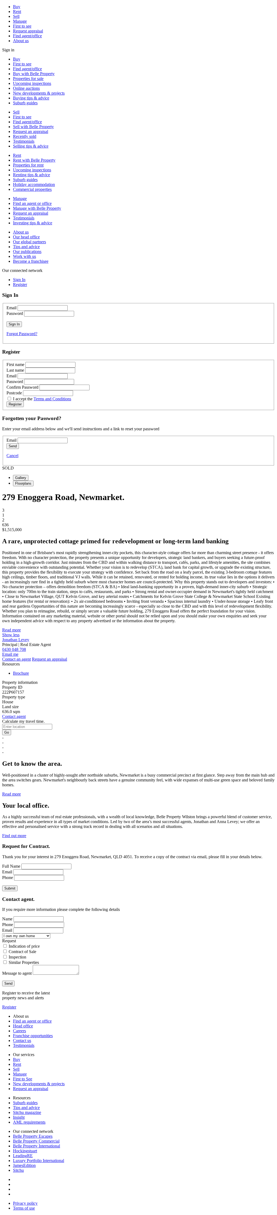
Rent (17, 11)
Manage (20, 21)
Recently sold (24, 136)
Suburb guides (25, 103)
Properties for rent (28, 165)
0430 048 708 (14, 649)
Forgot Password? (21, 333)
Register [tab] (20, 284)
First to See (22, 1079)
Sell (16, 16)
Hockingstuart (25, 1151)
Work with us (24, 256)
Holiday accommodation (34, 184)
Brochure (21, 673)
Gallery (20, 478)
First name (15, 364)
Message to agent (17, 973)
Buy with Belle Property (34, 73)
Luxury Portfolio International (38, 1160)
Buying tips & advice (31, 98)
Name (7, 919)
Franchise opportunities (33, 1035)
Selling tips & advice (30, 146)
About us (21, 40)
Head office (23, 1026)
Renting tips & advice (31, 174)
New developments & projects (39, 93)
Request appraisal (28, 31)
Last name (15, 370)
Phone (7, 877)
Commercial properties (32, 189)
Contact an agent (16, 659)
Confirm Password (22, 387)
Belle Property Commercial (36, 1141)
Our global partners (29, 241)
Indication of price (24, 946)
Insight (19, 1117)
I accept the (42, 399)
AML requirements (29, 1122)
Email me (10, 654)
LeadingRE (23, 1155)
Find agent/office (27, 36)
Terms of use (24, 1208)
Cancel (12, 455)
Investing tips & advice (32, 223)
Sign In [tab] (19, 279)
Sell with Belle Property (33, 126)
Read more (11, 630)
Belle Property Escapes (32, 1136)
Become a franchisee (30, 261)
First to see (22, 26)
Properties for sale (28, 78)
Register (9, 1007)
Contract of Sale (22, 951)
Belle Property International (36, 1146)
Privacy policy (25, 1203)
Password (14, 313)
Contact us (22, 1040)
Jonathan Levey (15, 639)
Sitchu (18, 1170)
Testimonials (23, 141)
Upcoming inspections (32, 83)
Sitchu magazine (27, 1112)
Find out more (14, 835)
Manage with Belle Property (37, 208)
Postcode (14, 393)
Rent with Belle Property (34, 160)
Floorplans (23, 483)
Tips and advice (26, 246)
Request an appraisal (30, 131)
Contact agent (14, 716)
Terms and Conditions (52, 399)
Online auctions (26, 88)
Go (6, 732)
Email (11, 307)
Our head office (26, 237)
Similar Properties (24, 962)
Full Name (11, 866)
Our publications (27, 251)
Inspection (17, 957)
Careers (19, 1030)
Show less (10, 635)
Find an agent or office (32, 203)
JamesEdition (24, 1165)
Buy (16, 6)
